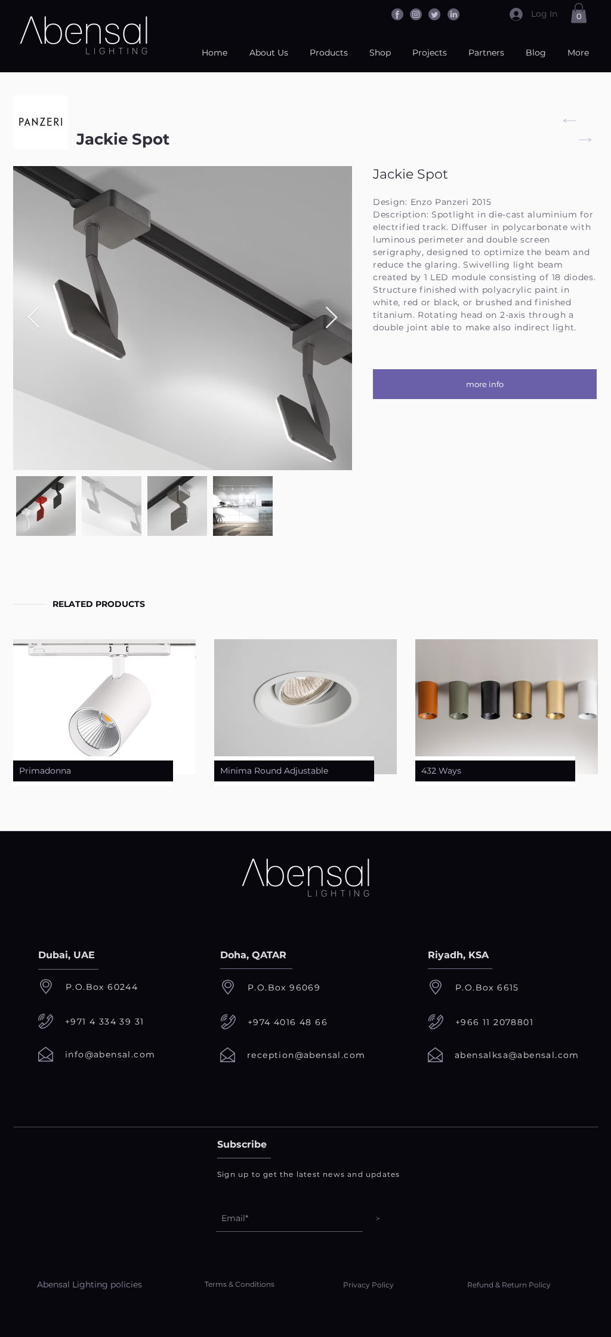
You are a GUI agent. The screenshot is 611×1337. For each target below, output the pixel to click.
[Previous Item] (34, 318)
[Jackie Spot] (565, 121)
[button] (578, 13)
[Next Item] (331, 318)
